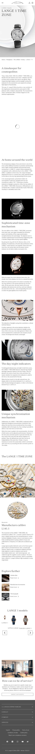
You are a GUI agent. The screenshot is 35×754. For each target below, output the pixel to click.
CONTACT (5, 712)
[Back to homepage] (17, 2)
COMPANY (5, 717)
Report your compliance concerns (18, 735)
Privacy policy (16, 730)
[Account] (29, 3)
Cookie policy (23, 732)
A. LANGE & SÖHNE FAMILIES (11, 707)
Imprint (8, 730)
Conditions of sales (13, 732)
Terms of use (25, 730)
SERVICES (5, 722)
